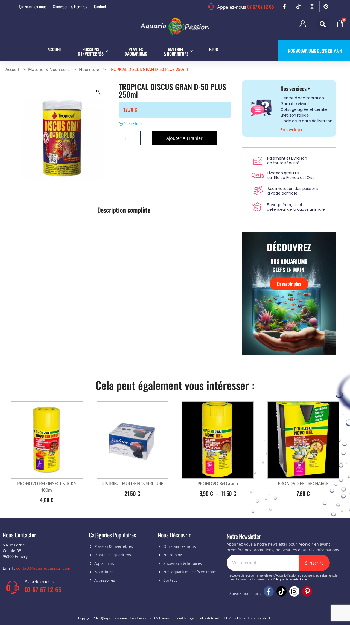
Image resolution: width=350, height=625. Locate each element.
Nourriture (89, 69)
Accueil (12, 69)
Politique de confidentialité (290, 579)
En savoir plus (289, 283)
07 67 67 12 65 (260, 6)
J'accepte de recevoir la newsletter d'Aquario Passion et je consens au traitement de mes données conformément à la (282, 577)
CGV (227, 618)
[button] (323, 24)
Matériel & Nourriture (48, 69)
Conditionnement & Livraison (151, 618)
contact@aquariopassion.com (43, 568)
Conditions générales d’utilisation (199, 618)
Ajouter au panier (184, 138)
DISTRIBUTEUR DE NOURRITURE (132, 484)
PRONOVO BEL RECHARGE (303, 484)
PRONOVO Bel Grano (217, 484)
